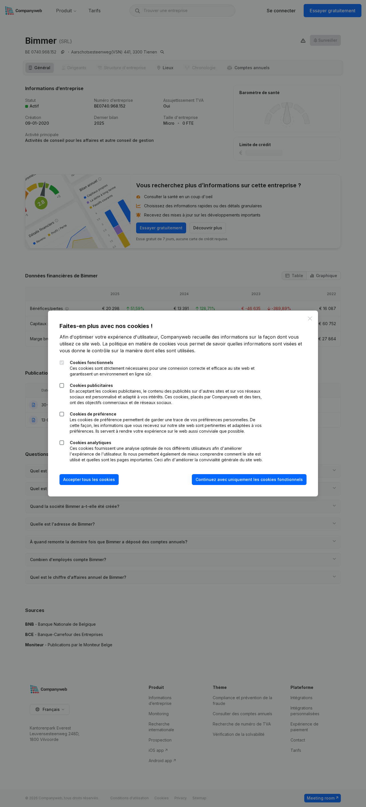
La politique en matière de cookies (139, 344)
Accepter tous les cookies (89, 479)
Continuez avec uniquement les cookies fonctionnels (249, 479)
